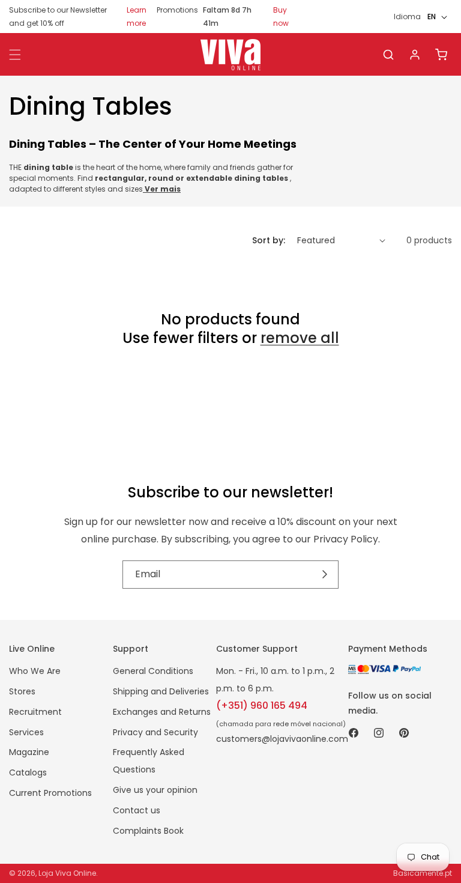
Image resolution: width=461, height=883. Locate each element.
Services (26, 732)
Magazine (29, 752)
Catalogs (28, 772)
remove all (300, 338)
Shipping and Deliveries (161, 691)
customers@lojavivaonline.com (282, 739)
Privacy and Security (155, 732)
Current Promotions (50, 793)
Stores (22, 691)
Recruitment (35, 712)
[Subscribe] (325, 575)
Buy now (281, 16)
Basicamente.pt (422, 873)
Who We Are (35, 671)
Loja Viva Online (67, 873)
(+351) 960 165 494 (261, 705)
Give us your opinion (155, 790)
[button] (388, 54)
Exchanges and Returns (162, 712)
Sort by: (268, 240)
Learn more (136, 16)
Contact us (136, 810)
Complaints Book (148, 831)
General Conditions (153, 671)
